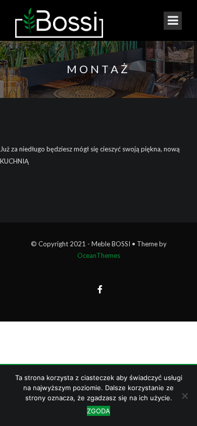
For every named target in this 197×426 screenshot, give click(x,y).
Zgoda (98, 411)
